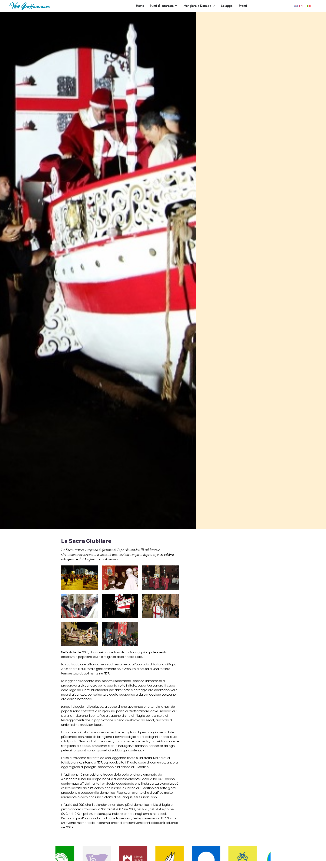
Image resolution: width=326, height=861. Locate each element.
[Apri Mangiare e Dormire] (213, 6)
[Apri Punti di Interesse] (176, 6)
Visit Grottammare (29, 5)
